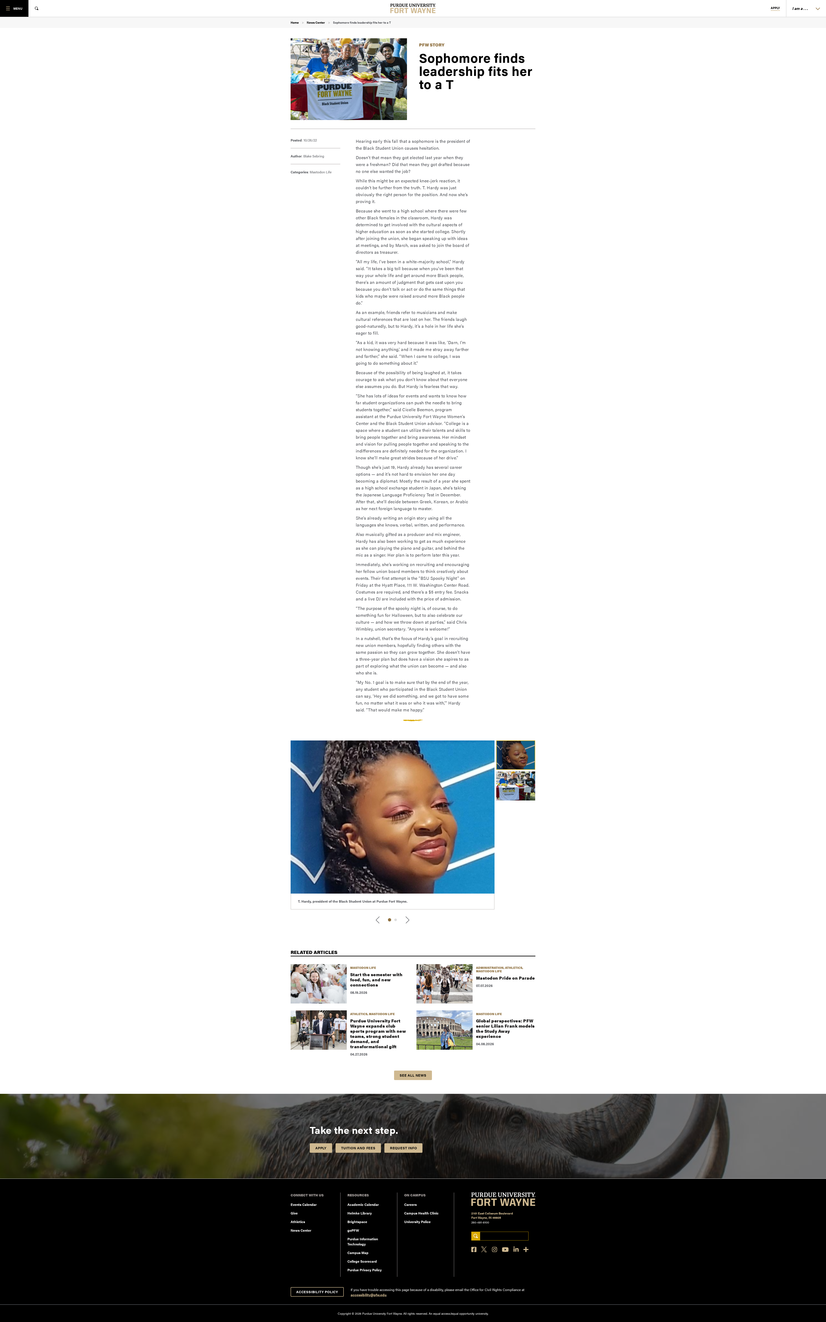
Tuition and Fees (358, 1147)
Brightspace (357, 1221)
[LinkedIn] (516, 1249)
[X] (484, 1250)
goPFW (353, 1230)
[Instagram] (494, 1249)
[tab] (389, 920)
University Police (417, 1221)
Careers (410, 1204)
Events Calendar (304, 1204)
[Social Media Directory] (526, 1249)
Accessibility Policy (317, 1291)
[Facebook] (473, 1249)
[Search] (475, 1236)
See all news (413, 1075)
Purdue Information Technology (362, 1241)
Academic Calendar (363, 1204)
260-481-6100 (480, 1222)
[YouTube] (505, 1250)
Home (295, 22)
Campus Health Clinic (421, 1213)
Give (294, 1213)
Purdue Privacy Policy (364, 1269)
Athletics (298, 1221)
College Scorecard (362, 1261)
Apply (775, 8)
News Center (316, 22)
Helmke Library (359, 1213)
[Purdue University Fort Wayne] (413, 8)
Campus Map (357, 1252)
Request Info (403, 1147)
